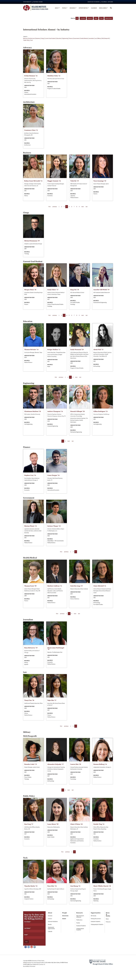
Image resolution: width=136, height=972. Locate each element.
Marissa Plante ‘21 (30, 526)
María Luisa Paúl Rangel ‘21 (55, 648)
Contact (50, 918)
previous (55, 206)
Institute (50, 915)
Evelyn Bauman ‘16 (30, 76)
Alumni (64, 918)
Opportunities (83, 8)
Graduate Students (81, 925)
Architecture (32, 38)
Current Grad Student (50, 38)
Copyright (25, 960)
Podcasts (108, 922)
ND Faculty (93, 915)
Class (101, 18)
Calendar (94, 8)
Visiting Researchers (96, 918)
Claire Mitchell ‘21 (99, 586)
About (57, 8)
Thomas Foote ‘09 (30, 586)
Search (111, 9)
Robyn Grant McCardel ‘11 (33, 181)
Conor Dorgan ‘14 (53, 475)
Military (99, 38)
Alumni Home (108, 18)
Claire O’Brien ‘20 (76, 824)
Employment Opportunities (51, 927)
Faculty (78, 923)
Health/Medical (84, 38)
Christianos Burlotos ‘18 (32, 411)
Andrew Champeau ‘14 (55, 411)
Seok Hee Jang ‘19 (76, 586)
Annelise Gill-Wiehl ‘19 (101, 290)
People (64, 8)
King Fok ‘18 (74, 290)
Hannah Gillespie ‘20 (77, 411)
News (107, 919)
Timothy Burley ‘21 (30, 886)
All (77, 18)
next (82, 206)
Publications (79, 920)
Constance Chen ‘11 (31, 130)
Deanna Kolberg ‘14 (100, 764)
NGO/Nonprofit (105, 38)
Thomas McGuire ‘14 (31, 349)
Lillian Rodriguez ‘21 (100, 411)
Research (73, 8)
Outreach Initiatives (53, 921)
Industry (90, 18)
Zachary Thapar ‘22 (54, 526)
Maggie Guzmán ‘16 (54, 181)
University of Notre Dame (38, 960)
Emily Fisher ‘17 (52, 290)
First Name (27, 921)
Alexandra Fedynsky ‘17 (55, 764)
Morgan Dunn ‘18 (30, 290)
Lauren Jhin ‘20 (75, 764)
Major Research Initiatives (80, 916)
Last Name (27, 928)
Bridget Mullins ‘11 (53, 349)
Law (96, 38)
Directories (65, 915)
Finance (71, 38)
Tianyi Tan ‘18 (29, 700)
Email (26, 934)
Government (76, 38)
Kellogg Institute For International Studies (33, 962)
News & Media (103, 8)
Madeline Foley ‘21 (53, 76)
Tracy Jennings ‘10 (99, 181)
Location (83, 18)
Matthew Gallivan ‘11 (54, 586)
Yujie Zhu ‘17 (51, 700)
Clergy (42, 38)
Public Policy (26, 40)
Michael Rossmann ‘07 (32, 241)
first (49, 206)
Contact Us (42, 964)
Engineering (65, 38)
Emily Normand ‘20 (77, 349)
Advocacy (25, 38)
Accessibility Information (29, 966)
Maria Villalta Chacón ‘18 (102, 886)
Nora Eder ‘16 (52, 886)
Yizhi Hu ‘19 (74, 181)
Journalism (91, 38)
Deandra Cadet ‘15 (30, 764)
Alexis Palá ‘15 (98, 349)
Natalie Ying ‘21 (98, 824)
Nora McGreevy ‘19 (30, 648)
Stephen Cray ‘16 (30, 475)
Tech (31, 40)
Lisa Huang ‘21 (75, 886)
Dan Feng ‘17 (28, 824)
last (87, 206)
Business (38, 38)
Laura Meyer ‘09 (52, 824)
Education (58, 38)
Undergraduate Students (80, 929)
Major (96, 18)
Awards (50, 924)
